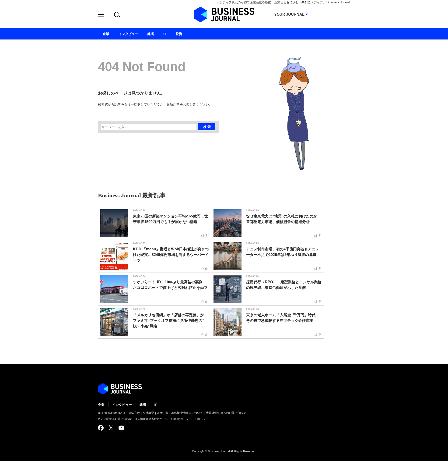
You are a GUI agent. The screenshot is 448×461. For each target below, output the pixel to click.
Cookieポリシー (181, 419)
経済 (143, 405)
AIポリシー (201, 419)
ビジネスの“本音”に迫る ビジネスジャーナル (120, 388)
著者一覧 (162, 413)
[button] (101, 15)
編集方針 (134, 413)
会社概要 (148, 413)
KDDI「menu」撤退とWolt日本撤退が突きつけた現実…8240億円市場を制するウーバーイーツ (171, 254)
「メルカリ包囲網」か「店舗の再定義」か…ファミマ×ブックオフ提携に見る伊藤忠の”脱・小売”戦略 (170, 320)
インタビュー (122, 405)
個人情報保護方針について (151, 419)
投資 (179, 34)
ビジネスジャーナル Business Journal (224, 14)
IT (155, 405)
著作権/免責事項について (187, 413)
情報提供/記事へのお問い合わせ (226, 413)
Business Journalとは (112, 413)
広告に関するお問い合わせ (115, 419)
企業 (101, 405)
